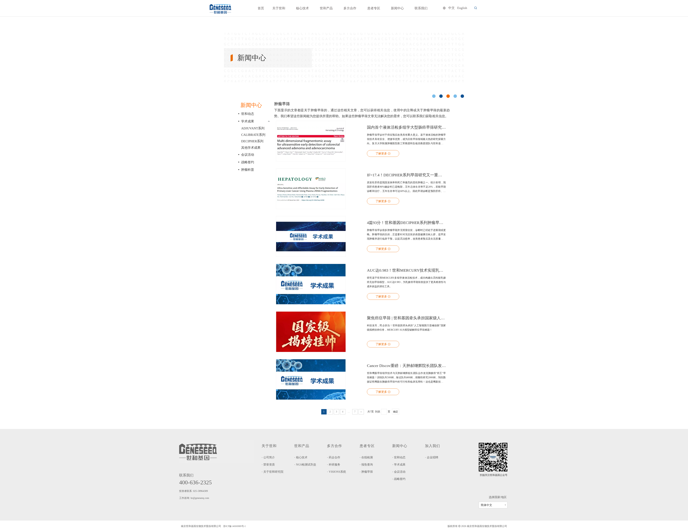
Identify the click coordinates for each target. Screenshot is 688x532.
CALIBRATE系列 (253, 135)
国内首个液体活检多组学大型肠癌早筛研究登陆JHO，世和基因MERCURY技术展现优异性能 (406, 127)
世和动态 (247, 114)
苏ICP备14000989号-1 (234, 526)
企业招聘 (432, 457)
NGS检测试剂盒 (306, 464)
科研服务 (334, 464)
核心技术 (301, 457)
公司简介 (269, 457)
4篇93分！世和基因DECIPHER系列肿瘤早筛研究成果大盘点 (406, 222)
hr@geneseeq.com (200, 498)
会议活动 (247, 154)
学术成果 (247, 121)
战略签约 (247, 162)
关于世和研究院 (273, 471)
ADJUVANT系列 (252, 128)
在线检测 (367, 457)
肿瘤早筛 (367, 471)
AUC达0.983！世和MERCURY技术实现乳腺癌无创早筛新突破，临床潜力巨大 (406, 270)
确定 (395, 411)
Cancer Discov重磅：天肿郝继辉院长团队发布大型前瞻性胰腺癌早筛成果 (406, 365)
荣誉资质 (269, 464)
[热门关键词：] (475, 8)
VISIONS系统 (337, 471)
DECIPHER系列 (252, 141)
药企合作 (334, 457)
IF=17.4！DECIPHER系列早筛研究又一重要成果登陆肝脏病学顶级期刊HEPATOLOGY (406, 175)
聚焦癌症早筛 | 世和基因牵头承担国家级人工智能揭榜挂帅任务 (406, 318)
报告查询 (367, 464)
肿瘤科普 (247, 169)
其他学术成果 (251, 147)
